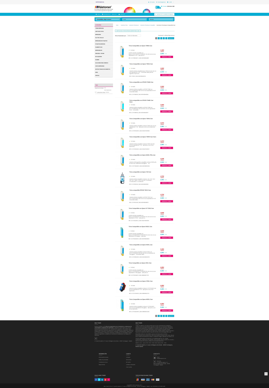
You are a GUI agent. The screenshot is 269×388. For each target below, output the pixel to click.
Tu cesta (165, 6)
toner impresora (107, 90)
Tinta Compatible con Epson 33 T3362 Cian (141, 208)
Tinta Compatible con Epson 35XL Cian (140, 263)
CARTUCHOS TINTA (99, 31)
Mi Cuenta (152, 2)
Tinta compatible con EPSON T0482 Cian (141, 82)
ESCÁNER (97, 59)
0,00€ (170, 2)
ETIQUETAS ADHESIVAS (100, 44)
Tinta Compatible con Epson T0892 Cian (140, 46)
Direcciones (128, 359)
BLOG (115, 14)
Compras (128, 357)
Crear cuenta (129, 367)
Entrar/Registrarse (162, 2)
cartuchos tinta (101, 92)
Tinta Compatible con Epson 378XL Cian (141, 281)
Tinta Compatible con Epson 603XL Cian (141, 299)
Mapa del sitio (102, 364)
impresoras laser (99, 88)
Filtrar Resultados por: (120, 35)
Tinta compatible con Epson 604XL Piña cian (142, 155)
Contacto (122, 14)
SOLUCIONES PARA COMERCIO (101, 62)
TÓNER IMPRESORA (99, 28)
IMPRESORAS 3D (98, 50)
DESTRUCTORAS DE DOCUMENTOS (102, 69)
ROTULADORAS (98, 56)
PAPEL (96, 72)
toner (96, 92)
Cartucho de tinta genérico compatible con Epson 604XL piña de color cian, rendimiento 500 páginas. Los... (142, 162)
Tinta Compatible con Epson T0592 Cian (141, 118)
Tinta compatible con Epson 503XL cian (140, 245)
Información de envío (103, 357)
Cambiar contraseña (130, 364)
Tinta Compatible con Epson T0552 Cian (141, 64)
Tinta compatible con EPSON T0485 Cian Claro (141, 101)
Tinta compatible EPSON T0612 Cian (140, 190)
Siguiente (171, 38)
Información (107, 14)
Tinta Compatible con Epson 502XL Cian (140, 226)
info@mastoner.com (161, 358)
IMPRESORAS (98, 34)
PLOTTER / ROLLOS (99, 37)
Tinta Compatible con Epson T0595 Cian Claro (142, 137)
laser (105, 87)
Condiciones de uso (103, 362)
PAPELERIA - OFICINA (99, 53)
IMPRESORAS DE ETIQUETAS (101, 40)
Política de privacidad (103, 359)
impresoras (107, 92)
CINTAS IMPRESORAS (99, 66)
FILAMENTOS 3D (98, 47)
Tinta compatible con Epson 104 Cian (140, 172)
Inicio (98, 14)
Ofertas (97, 75)
